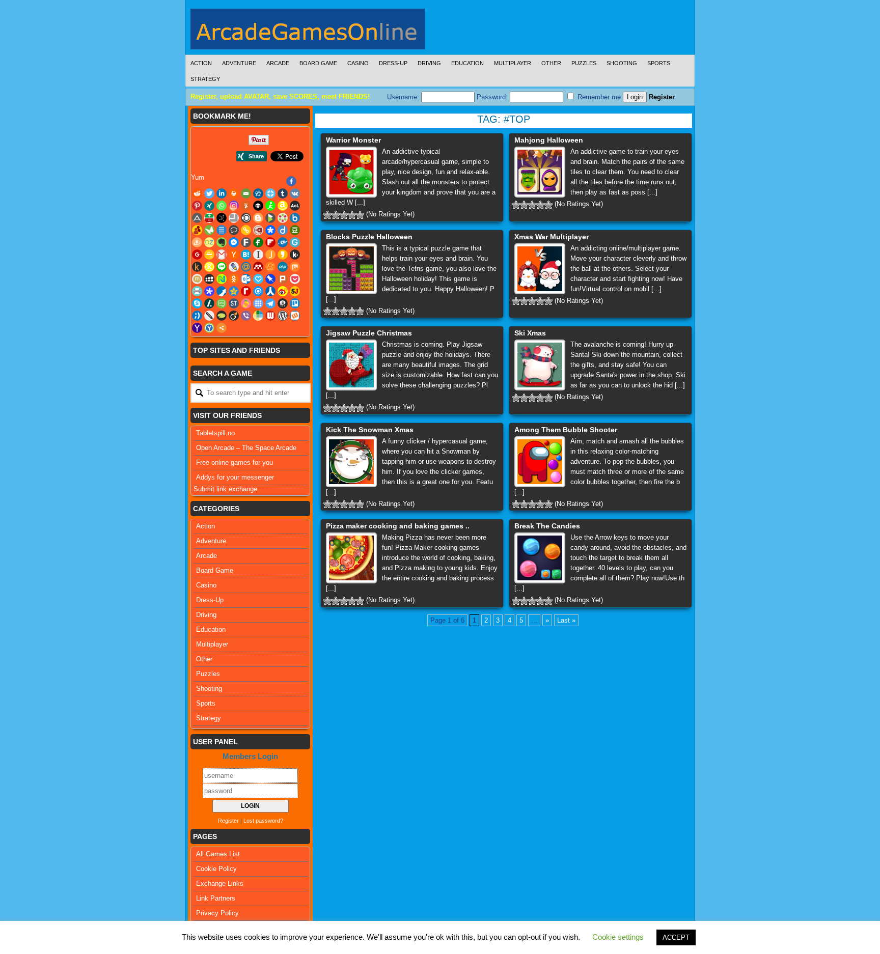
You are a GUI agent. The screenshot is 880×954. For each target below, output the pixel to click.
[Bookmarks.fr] (283, 218)
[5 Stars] (360, 215)
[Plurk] (283, 279)
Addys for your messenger (235, 477)
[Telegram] (270, 303)
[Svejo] (246, 303)
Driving (429, 63)
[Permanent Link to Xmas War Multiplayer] (539, 268)
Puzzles (583, 63)
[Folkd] (283, 242)
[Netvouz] (221, 279)
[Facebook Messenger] (234, 242)
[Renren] (270, 291)
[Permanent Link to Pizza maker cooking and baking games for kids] (351, 557)
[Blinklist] (246, 218)
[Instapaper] (258, 254)
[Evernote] (221, 242)
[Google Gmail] (221, 254)
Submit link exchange (225, 489)
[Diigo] (283, 230)
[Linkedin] (221, 193)
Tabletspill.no (215, 433)
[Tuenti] (197, 316)
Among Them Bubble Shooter (565, 430)
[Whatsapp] (221, 206)
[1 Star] (327, 215)
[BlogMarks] (270, 218)
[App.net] (197, 218)
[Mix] (295, 267)
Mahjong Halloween (548, 140)
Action (201, 63)
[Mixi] (197, 279)
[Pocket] (295, 279)
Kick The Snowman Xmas (370, 430)
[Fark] (246, 242)
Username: (404, 97)
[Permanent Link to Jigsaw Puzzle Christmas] (351, 365)
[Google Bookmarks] (197, 254)
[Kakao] (283, 254)
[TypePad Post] (221, 316)
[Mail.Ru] (246, 267)
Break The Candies (547, 526)
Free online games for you (234, 462)
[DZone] (209, 242)
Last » (566, 620)
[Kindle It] (197, 267)
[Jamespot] (270, 254)
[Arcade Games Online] (307, 31)
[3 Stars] (344, 215)
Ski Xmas (530, 333)
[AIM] (270, 206)
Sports (658, 63)
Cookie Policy (216, 869)
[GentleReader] (295, 242)
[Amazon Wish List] (283, 206)
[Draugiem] (197, 242)
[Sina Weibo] (283, 291)
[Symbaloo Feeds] (258, 303)
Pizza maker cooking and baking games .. (398, 526)
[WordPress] (283, 316)
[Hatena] (246, 254)
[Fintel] (258, 242)
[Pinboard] (270, 279)
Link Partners (215, 898)
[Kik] (295, 254)
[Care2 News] (209, 230)
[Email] (246, 193)
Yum (197, 177)
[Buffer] (258, 206)
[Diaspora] (270, 230)
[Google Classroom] (209, 254)
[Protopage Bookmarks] (209, 291)
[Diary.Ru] (258, 230)
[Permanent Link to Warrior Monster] (351, 172)
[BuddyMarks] (197, 230)
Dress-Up (393, 63)
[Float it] (270, 193)
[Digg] (258, 193)
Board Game (318, 63)
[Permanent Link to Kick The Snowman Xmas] (351, 461)
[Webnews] (270, 316)
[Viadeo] (234, 316)
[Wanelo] (258, 316)
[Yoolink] (209, 328)
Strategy (205, 79)
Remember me (598, 97)
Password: (493, 97)
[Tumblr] (283, 193)
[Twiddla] (209, 316)
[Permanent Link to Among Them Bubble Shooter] (539, 461)
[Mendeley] (258, 267)
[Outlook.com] (246, 279)
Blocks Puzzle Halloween (369, 237)
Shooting (622, 63)
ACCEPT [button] (676, 937)
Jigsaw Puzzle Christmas (369, 333)
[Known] (209, 267)
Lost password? (263, 821)
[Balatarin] (209, 218)
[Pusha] (221, 291)
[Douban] (295, 230)
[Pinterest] (197, 206)
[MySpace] (209, 279)
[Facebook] (291, 181)
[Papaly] (258, 279)
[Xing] (209, 206)
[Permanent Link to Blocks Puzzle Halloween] (351, 268)
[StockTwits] (234, 303)
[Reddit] (197, 193)
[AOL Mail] (295, 206)
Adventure (239, 63)
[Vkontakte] (295, 193)
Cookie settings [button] (618, 937)
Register (662, 97)
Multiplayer (512, 63)
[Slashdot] (209, 303)
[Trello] (295, 303)
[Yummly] (246, 206)
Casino (358, 63)
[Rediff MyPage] (246, 291)
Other (551, 63)
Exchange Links (219, 883)
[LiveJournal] (234, 267)
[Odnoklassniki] (234, 279)
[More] (221, 328)
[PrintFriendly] (197, 291)
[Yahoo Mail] (197, 328)
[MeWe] (283, 267)
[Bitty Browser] (234, 218)
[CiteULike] (221, 230)
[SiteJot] (295, 291)
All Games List (218, 854)
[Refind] (258, 291)
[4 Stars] (352, 215)
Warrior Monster (353, 140)
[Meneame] (270, 267)
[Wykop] (295, 316)
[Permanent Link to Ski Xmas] (539, 365)
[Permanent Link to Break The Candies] (539, 557)
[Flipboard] (270, 242)
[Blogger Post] (258, 218)
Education (467, 63)
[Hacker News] (234, 254)
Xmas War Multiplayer (551, 237)
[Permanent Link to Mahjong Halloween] (539, 172)
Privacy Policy (217, 913)
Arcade (277, 63)
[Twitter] (209, 193)
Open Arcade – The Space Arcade (246, 448)
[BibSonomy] (221, 218)
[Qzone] (234, 291)
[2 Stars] (336, 215)
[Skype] (197, 303)
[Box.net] (295, 218)
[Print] (234, 193)
